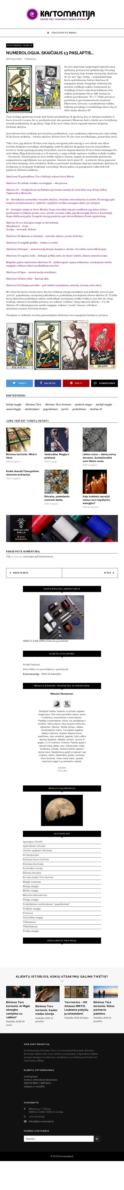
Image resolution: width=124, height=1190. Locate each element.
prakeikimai (79, 409)
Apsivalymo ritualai (34, 846)
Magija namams (32, 881)
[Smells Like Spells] (62, 617)
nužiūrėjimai (32, 409)
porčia (65, 409)
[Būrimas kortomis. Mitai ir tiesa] (18, 451)
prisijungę (16, 556)
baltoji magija (14, 404)
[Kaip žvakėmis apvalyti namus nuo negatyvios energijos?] (95, 493)
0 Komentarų (30, 59)
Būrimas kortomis (33, 864)
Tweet (22, 383)
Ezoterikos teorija (19, 45)
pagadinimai (50, 409)
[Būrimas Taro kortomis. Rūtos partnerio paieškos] (105, 992)
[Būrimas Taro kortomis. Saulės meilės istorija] (47, 994)
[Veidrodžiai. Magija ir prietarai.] (56, 451)
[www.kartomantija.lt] (62, 20)
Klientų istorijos (32, 872)
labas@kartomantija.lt (41, 1121)
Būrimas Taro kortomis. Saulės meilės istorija (46, 1010)
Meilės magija (30, 890)
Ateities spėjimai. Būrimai (37, 850)
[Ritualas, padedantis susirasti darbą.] (56, 493)
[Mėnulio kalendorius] (62, 810)
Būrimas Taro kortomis (58, 404)
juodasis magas (83, 404)
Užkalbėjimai (30, 926)
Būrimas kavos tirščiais (36, 859)
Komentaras (107, 383)
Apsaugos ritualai (33, 841)
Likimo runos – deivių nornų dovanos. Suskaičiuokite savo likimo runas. (99, 457)
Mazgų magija (31, 886)
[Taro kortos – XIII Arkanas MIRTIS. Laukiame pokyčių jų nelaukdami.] (76, 992)
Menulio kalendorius (35, 895)
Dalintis (49, 383)
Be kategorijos (31, 855)
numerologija (13, 409)
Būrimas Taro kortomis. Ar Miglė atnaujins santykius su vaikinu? (18, 1010)
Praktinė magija (32, 908)
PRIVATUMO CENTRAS (37, 1083)
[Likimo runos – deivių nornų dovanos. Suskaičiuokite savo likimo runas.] (95, 451)
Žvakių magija (31, 931)
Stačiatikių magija (33, 917)
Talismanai (29, 922)
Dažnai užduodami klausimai (40, 1079)
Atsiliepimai (31, 1076)
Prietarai (28, 913)
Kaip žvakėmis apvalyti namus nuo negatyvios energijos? (96, 500)
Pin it (78, 383)
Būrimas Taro (33, 404)
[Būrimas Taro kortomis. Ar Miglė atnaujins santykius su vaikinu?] (18, 992)
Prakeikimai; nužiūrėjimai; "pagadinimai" (46, 904)
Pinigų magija (31, 899)
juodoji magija (104, 404)
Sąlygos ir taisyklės (34, 1086)
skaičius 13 (96, 409)
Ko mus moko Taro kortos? (38, 877)
